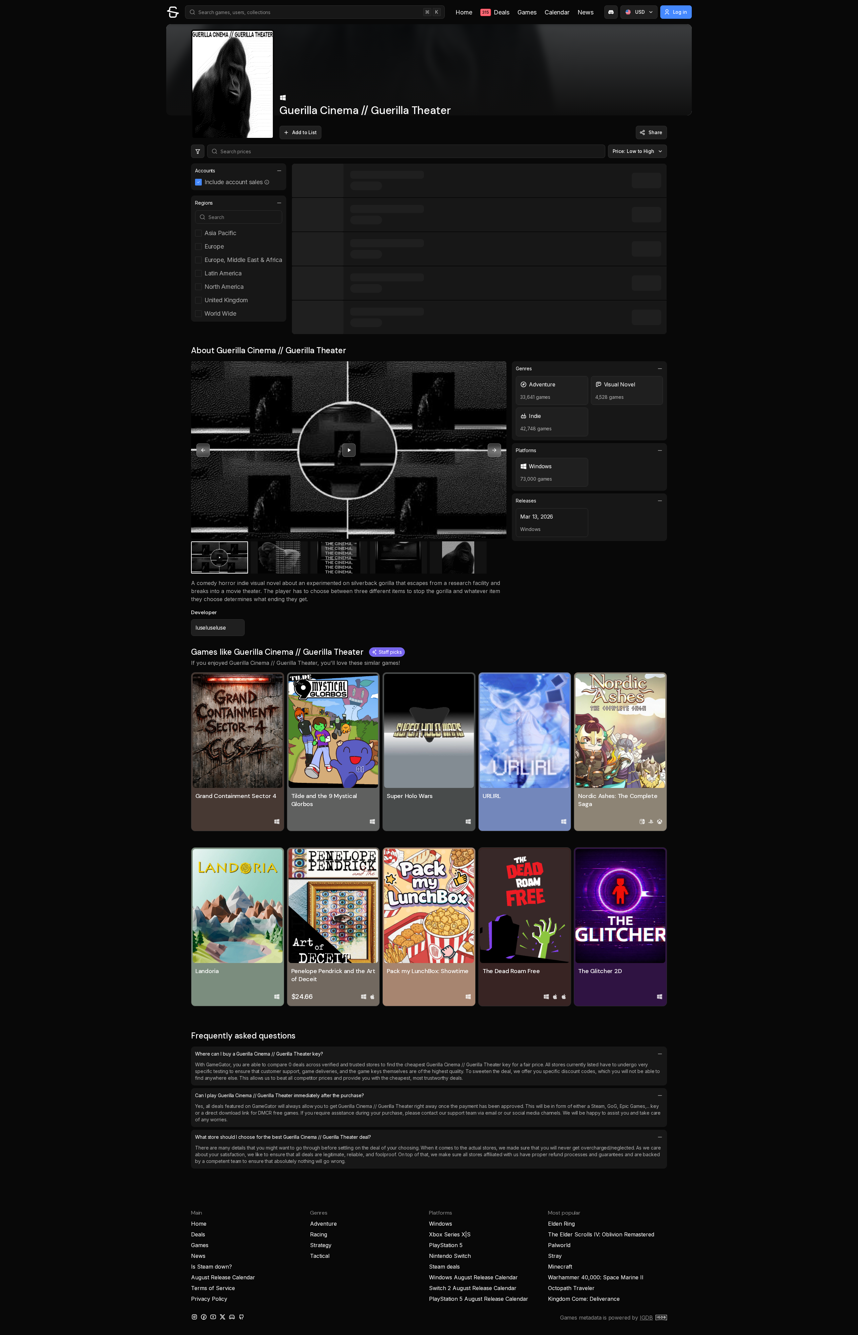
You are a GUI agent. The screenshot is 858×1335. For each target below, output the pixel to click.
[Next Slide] (494, 450)
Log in (680, 12)
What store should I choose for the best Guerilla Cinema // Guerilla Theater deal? (283, 1137)
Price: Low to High (634, 151)
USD (640, 12)
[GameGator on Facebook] (203, 1317)
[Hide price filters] (197, 151)
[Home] (173, 12)
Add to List (304, 132)
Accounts (205, 170)
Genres (524, 368)
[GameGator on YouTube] (213, 1317)
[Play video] (349, 450)
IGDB (646, 1317)
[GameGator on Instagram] (194, 1317)
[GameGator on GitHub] (241, 1317)
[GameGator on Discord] (611, 12)
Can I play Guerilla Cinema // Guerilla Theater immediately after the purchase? (279, 1095)
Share (655, 132)
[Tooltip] (267, 182)
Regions (204, 203)
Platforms (526, 450)
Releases (526, 500)
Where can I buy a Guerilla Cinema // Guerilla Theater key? (259, 1054)
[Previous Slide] (203, 450)
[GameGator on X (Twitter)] (222, 1317)
